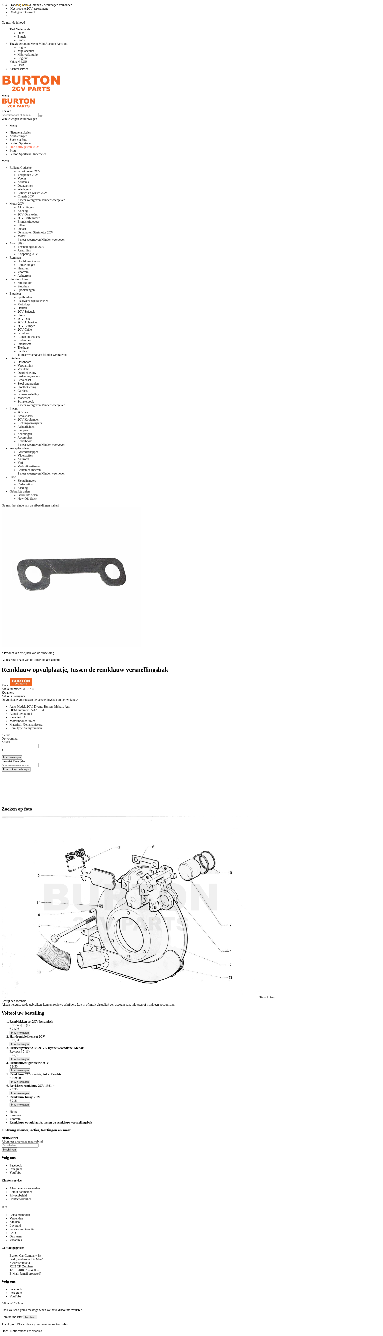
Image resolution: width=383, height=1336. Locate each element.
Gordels (23, 390)
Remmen (15, 1115)
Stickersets (24, 344)
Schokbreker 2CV (29, 171)
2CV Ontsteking (28, 214)
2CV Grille (25, 329)
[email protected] (30, 1273)
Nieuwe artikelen (20, 132)
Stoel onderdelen (28, 383)
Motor (21, 236)
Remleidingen (26, 264)
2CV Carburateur (28, 218)
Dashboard (24, 362)
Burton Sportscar (20, 143)
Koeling (23, 210)
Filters (21, 225)
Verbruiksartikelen (29, 466)
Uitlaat (22, 228)
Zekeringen (25, 434)
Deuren (22, 308)
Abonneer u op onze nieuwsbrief (22, 1141)
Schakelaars (25, 416)
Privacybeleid (18, 1195)
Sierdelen (23, 351)
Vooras (22, 178)
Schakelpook (26, 401)
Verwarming (25, 365)
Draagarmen (25, 185)
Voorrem (23, 272)
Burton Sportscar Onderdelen (28, 154)
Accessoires (25, 437)
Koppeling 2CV (28, 254)
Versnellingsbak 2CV (31, 246)
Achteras (23, 182)
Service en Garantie (22, 1229)
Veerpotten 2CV (28, 174)
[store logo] (31, 92)
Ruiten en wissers (29, 336)
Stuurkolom (25, 282)
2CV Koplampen (28, 419)
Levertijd (15, 1225)
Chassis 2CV (26, 196)
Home (13, 1111)
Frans (21, 40)
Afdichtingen (26, 207)
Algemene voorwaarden (25, 1188)
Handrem (23, 268)
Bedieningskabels (29, 376)
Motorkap (24, 304)
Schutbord (24, 333)
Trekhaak (23, 347)
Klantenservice (19, 69)
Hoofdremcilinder (29, 261)
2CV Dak (24, 318)
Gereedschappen (28, 452)
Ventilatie (23, 369)
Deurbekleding (27, 372)
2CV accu (24, 412)
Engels (22, 36)
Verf (20, 462)
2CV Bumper (26, 326)
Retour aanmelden (21, 1191)
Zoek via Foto (18, 139)
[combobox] (20, 115)
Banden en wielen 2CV (32, 192)
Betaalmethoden (20, 1214)
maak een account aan (161, 1004)
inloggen (137, 1004)
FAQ (13, 1232)
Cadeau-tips (25, 484)
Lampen (23, 430)
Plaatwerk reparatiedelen (33, 300)
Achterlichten (26, 426)
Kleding (23, 488)
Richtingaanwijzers (30, 423)
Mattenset (24, 398)
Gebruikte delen (28, 495)
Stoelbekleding (27, 387)
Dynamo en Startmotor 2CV (35, 232)
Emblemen (24, 340)
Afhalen (15, 1222)
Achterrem (24, 275)
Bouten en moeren (29, 470)
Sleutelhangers (27, 480)
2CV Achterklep (28, 322)
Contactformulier (20, 1199)
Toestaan (30, 1317)
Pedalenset (24, 380)
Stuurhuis (24, 286)
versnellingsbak (47, 699)
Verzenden (16, 1218)
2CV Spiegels (26, 311)
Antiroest (23, 459)
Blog (13, 150)
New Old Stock (27, 498)
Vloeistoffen (25, 455)
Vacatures (16, 1240)
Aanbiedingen (18, 136)
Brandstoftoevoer (28, 221)
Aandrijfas (24, 250)
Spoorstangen (26, 290)
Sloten (22, 315)
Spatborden (25, 297)
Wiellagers (24, 189)
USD (21, 65)
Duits (21, 33)
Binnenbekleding (28, 394)
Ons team (16, 1236)
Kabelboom (25, 441)
